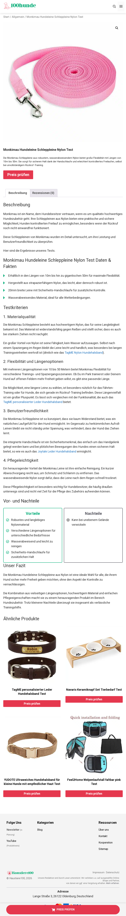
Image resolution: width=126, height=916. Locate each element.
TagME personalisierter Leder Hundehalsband (33, 402)
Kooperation (106, 842)
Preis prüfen (18, 174)
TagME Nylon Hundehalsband (84, 352)
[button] (117, 28)
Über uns (104, 829)
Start (6, 16)
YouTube (11, 840)
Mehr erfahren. (112, 883)
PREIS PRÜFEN (65, 909)
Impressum (99, 872)
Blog (39, 829)
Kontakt (103, 836)
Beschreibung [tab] (18, 193)
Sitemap (103, 849)
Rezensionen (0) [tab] (43, 193)
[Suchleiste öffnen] (114, 6)
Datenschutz (112, 872)
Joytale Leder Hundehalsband (57, 451)
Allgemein (18, 16)
